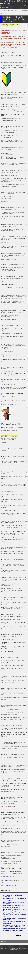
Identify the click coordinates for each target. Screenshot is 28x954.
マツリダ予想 (10, 404)
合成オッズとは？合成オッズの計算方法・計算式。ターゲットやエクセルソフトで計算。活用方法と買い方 (14, 914)
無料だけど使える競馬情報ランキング (9, 885)
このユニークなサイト (6, 876)
